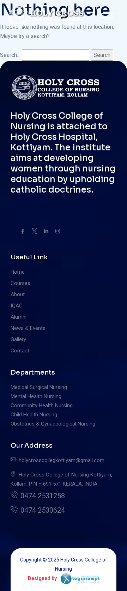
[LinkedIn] (46, 231)
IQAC (17, 306)
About (18, 294)
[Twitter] (34, 231)
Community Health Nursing (42, 405)
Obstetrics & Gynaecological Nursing (53, 424)
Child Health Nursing (34, 414)
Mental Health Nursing (36, 396)
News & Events (28, 328)
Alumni (18, 317)
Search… (10, 55)
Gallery (18, 339)
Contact (20, 351)
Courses (20, 283)
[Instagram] (57, 231)
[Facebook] (22, 231)
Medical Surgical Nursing (39, 387)
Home (18, 272)
